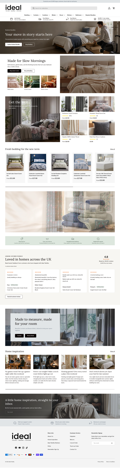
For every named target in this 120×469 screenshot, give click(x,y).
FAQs (49, 446)
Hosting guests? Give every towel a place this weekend (74, 373)
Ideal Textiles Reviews (54, 443)
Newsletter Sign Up (53, 449)
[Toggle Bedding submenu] (31, 15)
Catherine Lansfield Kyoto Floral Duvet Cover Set (36, 174)
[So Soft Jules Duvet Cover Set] (15, 162)
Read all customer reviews (13, 296)
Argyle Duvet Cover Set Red (98, 290)
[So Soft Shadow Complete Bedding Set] (60, 162)
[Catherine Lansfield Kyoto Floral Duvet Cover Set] (37, 162)
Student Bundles (90, 15)
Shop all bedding (28, 70)
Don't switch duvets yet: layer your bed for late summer (100, 373)
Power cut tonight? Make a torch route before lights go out (45, 373)
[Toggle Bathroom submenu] (83, 15)
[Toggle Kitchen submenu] (73, 15)
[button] (114, 8)
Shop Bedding (28, 44)
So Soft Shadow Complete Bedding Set (59, 174)
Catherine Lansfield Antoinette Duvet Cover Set (82, 174)
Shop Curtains (16, 219)
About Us (50, 436)
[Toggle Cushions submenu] (49, 15)
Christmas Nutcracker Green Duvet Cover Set (17, 289)
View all (112, 149)
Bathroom (79, 15)
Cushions (45, 15)
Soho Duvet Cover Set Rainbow (72, 290)
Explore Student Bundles (13, 44)
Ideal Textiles (11, 461)
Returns (72, 439)
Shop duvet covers (14, 70)
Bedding (27, 15)
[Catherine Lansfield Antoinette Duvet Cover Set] (82, 162)
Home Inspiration (53, 439)
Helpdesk (72, 436)
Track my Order (74, 446)
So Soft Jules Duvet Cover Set (14, 174)
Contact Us (73, 449)
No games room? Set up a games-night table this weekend (17, 373)
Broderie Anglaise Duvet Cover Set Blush (45, 289)
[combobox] (64, 8)
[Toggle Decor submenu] (64, 15)
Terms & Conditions (110, 461)
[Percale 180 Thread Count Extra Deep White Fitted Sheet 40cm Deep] (104, 162)
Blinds (54, 15)
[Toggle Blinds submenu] (57, 15)
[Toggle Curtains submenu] (40, 15)
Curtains (36, 15)
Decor (61, 15)
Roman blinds (30, 335)
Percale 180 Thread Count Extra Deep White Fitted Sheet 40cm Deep (104, 175)
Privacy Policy (101, 461)
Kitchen (69, 15)
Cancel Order (74, 443)
